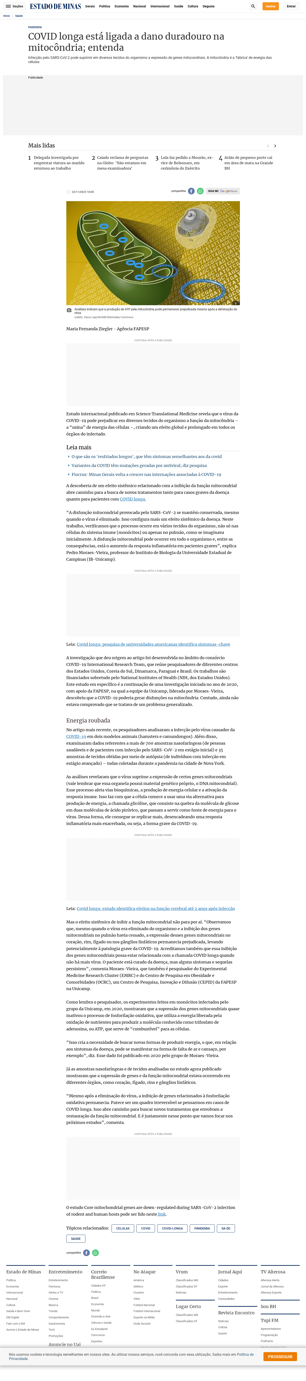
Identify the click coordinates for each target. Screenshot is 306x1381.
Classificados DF (186, 1286)
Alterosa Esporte (271, 1292)
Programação (269, 1335)
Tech (52, 1329)
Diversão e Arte (100, 1316)
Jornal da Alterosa (272, 1286)
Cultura (193, 6)
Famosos (54, 1286)
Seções (18, 6)
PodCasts (267, 1341)
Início (6, 16)
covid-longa (172, 1228)
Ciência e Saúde (101, 1322)
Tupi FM (269, 1320)
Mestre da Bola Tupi (273, 1347)
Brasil (94, 1298)
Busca (253, 6)
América (139, 1280)
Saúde (178, 6)
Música (53, 1305)
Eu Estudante (99, 1329)
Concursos (98, 1335)
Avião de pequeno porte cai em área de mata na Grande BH (248, 162)
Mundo (95, 1310)
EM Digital (12, 1317)
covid (145, 1228)
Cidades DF (98, 1285)
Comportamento (59, 1317)
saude (76, 1238)
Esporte (223, 1286)
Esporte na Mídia (144, 1317)
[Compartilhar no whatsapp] (200, 191)
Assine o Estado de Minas (22, 1329)
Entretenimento (58, 1280)
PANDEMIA (35, 27)
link (161, 1214)
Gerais (90, 6)
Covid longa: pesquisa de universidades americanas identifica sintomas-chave (153, 644)
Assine (271, 6)
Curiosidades (226, 1298)
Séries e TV (56, 1292)
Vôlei (137, 1298)
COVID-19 (76, 736)
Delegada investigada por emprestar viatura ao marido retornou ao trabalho (59, 162)
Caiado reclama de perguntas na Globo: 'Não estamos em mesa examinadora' (122, 162)
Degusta (209, 6)
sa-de (226, 1228)
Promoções (56, 1336)
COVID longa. (133, 499)
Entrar (291, 6)
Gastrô (222, 1333)
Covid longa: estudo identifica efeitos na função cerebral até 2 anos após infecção (156, 908)
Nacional (139, 6)
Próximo (275, 146)
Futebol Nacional (144, 1305)
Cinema (53, 1298)
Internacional (160, 6)
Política (104, 6)
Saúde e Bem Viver (18, 1311)
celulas (122, 1228)
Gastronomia (57, 1323)
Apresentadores (271, 1328)
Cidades (223, 1280)
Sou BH (268, 1306)
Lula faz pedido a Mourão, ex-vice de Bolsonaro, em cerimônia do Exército (187, 162)
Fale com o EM (15, 1323)
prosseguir (280, 1356)
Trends (53, 1311)
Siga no (213, 191)
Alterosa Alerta (270, 1280)
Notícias (181, 1292)
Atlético (138, 1286)
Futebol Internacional (147, 1311)
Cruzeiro (139, 1292)
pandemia (202, 1228)
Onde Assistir (142, 1323)
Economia (122, 6)
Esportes (96, 1341)
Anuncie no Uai (65, 1344)
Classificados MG (187, 1280)
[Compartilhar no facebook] (191, 191)
